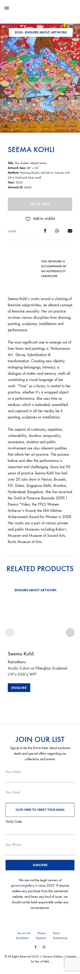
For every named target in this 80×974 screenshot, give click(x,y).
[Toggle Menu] (6, 8)
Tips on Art (23, 933)
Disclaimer (22, 938)
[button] (6, 126)
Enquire (19, 688)
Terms (56, 933)
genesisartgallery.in (24, 885)
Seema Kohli (31, 149)
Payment (41, 938)
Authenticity (60, 938)
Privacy (41, 933)
